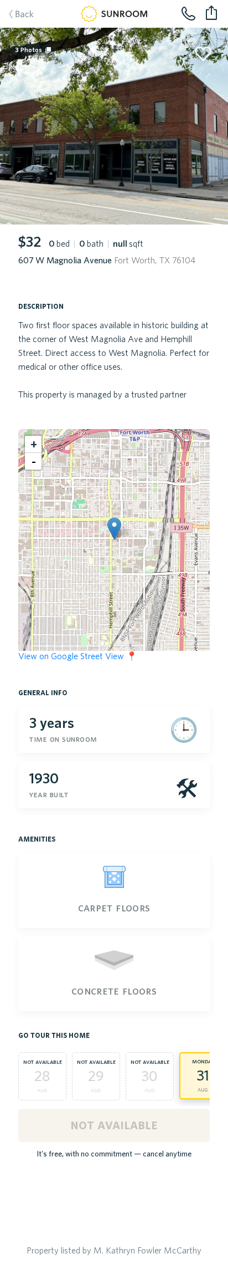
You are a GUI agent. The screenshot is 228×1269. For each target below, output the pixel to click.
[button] (114, 528)
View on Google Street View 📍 (77, 656)
